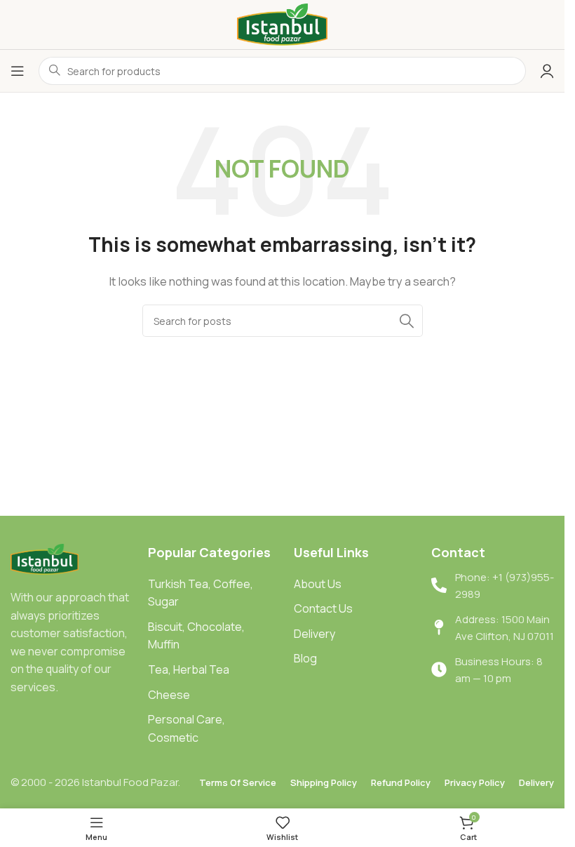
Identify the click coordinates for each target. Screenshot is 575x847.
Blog (305, 658)
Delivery (314, 633)
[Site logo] (282, 23)
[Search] (407, 321)
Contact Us (323, 608)
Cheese (169, 694)
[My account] (547, 71)
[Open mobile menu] (18, 71)
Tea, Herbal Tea (188, 669)
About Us (317, 584)
